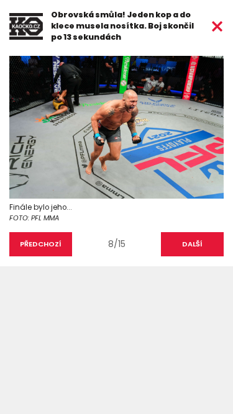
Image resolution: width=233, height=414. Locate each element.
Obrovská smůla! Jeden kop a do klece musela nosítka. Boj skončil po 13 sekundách (122, 25)
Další (192, 244)
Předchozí (41, 244)
